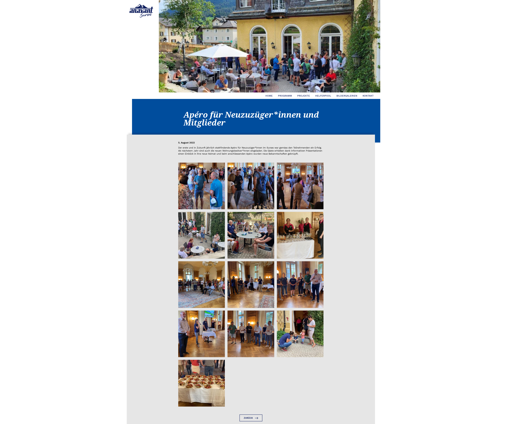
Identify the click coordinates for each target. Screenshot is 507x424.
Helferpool (323, 95)
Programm (285, 95)
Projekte (303, 95)
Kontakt (368, 95)
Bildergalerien (346, 95)
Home (269, 95)
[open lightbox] (201, 186)
